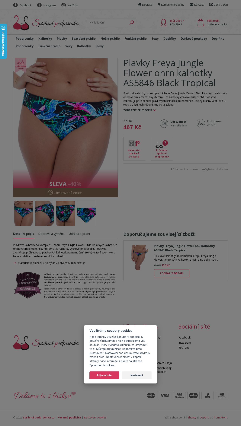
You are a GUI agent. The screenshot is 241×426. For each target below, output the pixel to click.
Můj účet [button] (176, 22)
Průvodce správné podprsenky (162, 153)
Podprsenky (25, 39)
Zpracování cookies (101, 365)
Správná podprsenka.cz (39, 417)
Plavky (62, 39)
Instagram (49, 5)
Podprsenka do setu (213, 123)
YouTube (73, 5)
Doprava (147, 4)
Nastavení (136, 375)
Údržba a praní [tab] (79, 234)
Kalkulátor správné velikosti (134, 153)
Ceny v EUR (221, 4)
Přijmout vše (104, 375)
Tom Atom (220, 417)
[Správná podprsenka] (46, 342)
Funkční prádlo (136, 39)
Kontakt (199, 4)
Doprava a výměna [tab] (51, 234)
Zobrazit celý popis (137, 110)
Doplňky (169, 39)
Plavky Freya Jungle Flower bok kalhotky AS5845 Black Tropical (184, 248)
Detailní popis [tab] (23, 234)
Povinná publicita (69, 417)
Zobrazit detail (171, 273)
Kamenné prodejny (172, 4)
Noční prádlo (110, 39)
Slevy (100, 46)
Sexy (155, 39)
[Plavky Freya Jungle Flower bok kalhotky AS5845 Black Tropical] (138, 256)
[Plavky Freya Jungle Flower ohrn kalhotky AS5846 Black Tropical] (65, 127)
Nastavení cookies (95, 417)
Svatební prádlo (84, 39)
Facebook (25, 5)
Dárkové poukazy (194, 39)
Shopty (192, 417)
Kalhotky (45, 39)
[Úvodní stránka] (46, 22)
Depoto (204, 417)
